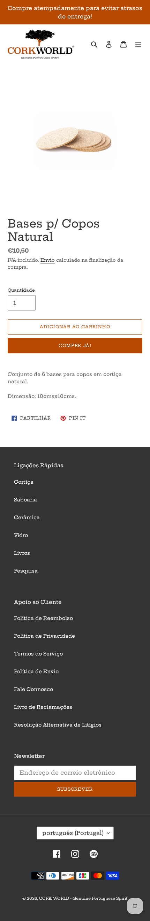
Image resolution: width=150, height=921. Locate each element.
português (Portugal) (73, 832)
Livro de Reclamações (43, 707)
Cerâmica (27, 517)
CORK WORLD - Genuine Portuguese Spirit (83, 898)
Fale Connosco (33, 689)
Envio (47, 260)
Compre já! (75, 345)
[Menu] (138, 44)
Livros (22, 553)
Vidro (21, 535)
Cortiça (23, 482)
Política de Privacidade (44, 636)
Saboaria (25, 500)
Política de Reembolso (43, 618)
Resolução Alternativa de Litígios (58, 725)
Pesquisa (26, 571)
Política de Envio (36, 671)
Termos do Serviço (38, 654)
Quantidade (21, 290)
